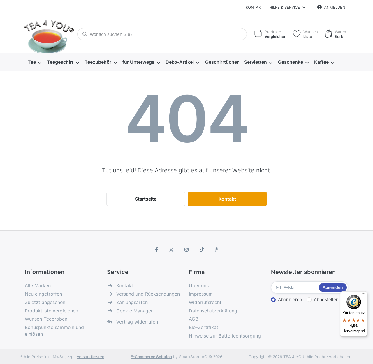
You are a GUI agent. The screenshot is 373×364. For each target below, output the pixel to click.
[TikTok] (201, 249)
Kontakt (254, 7)
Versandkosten (90, 356)
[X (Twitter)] (171, 249)
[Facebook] (156, 249)
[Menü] (363, 294)
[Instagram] (186, 249)
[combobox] (162, 34)
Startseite (145, 199)
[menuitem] (34, 62)
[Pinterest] (216, 249)
